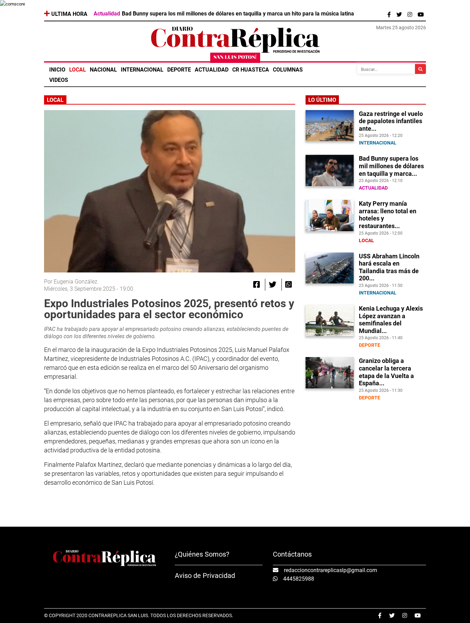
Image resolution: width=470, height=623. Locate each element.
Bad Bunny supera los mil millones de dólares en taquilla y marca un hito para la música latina (238, 14)
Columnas (288, 69)
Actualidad (211, 69)
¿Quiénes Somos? (202, 554)
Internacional (142, 69)
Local (77, 69)
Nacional (103, 69)
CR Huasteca (250, 69)
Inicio (57, 69)
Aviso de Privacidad (205, 575)
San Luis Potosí (235, 57)
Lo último (322, 100)
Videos (58, 80)
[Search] (420, 69)
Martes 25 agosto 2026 (401, 27)
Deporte (179, 69)
